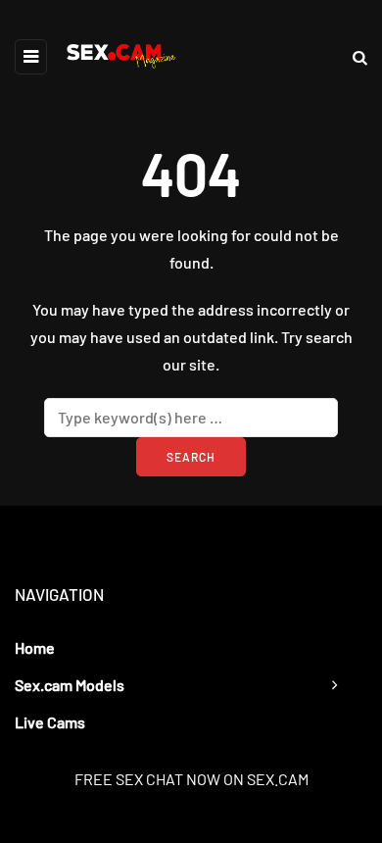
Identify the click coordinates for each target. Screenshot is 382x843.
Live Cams (50, 722)
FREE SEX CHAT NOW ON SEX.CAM (191, 778)
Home (35, 647)
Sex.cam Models (69, 684)
